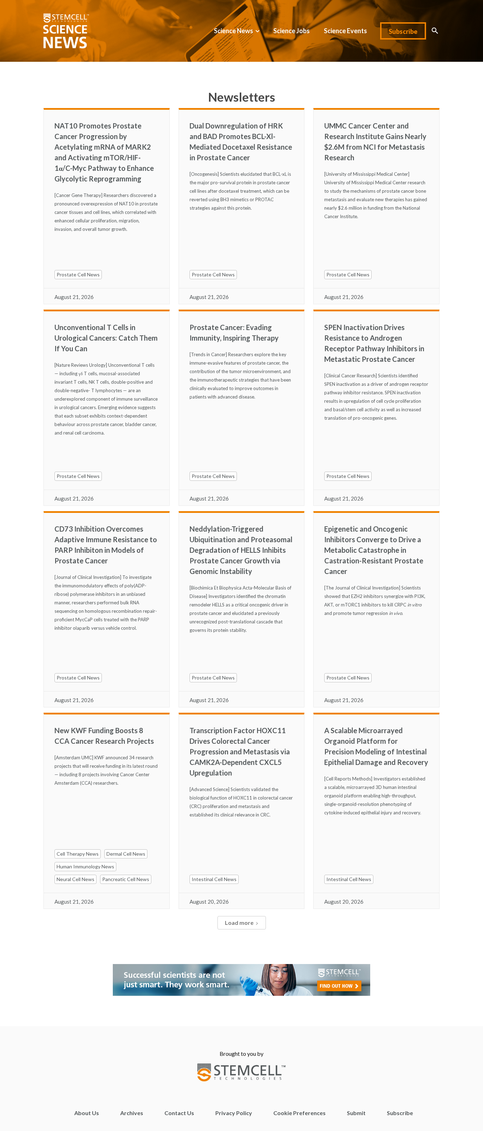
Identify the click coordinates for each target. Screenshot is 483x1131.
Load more (239, 922)
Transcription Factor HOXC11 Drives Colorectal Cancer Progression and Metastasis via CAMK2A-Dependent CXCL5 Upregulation (240, 751)
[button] (434, 30)
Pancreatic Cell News (125, 879)
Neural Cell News (75, 879)
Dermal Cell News (125, 854)
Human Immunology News (85, 866)
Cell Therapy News (78, 854)
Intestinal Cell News (214, 879)
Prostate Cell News (78, 274)
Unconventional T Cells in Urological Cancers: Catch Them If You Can (106, 338)
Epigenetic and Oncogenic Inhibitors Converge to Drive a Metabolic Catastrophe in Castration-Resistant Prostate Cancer (373, 550)
